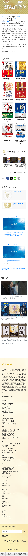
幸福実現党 (4, 457)
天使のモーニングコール (7, 452)
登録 (24, 531)
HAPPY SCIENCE (14, 549)
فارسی (3, 515)
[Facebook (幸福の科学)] (10, 403)
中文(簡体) (4, 510)
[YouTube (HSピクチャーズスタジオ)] (18, 429)
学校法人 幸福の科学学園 (8, 467)
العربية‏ (3, 514)
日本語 (20, 1)
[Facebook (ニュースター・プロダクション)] (17, 444)
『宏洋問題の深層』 (20, 119)
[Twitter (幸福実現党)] (8, 458)
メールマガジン (5, 406)
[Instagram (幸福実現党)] (13, 458)
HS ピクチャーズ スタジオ (8, 429)
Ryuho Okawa (6, 516)
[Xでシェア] (11, 178)
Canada (4, 501)
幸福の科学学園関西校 (7, 469)
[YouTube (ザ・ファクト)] (8, 448)
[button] (24, 164)
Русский (5, 512)
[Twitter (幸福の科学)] (8, 403)
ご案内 (4, 540)
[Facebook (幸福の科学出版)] (12, 418)
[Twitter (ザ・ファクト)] (10, 448)
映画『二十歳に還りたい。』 (8, 435)
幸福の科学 (4, 403)
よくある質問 (16, 541)
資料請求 (12, 543)
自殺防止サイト (5, 492)
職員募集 (18, 543)
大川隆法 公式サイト (6, 404)
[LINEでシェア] (15, 178)
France (4, 503)
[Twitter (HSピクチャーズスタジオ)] (14, 429)
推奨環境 (16, 540)
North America (6, 500)
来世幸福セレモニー (6, 485)
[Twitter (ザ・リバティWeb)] (12, 421)
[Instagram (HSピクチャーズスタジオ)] (20, 429)
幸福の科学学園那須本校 (7, 468)
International (6, 498)
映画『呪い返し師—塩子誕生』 (8, 433)
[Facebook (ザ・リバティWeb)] (13, 421)
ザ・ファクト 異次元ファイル (8, 450)
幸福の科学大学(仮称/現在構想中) (10, 471)
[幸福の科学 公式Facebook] (3, 535)
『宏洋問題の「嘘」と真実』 (7, 99)
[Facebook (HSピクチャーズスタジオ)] (16, 429)
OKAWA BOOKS (6, 518)
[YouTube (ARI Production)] (14, 445)
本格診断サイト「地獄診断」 (8, 412)
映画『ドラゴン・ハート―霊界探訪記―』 (10, 437)
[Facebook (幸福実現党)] (10, 458)
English (24, 1)
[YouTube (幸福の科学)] (12, 403)
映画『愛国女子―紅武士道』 (8, 431)
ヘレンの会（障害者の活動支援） (9, 493)
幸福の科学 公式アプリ (7, 411)
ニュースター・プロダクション (8, 443)
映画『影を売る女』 (6, 438)
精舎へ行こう (5, 407)
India (3, 506)
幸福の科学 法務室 (6, 410)
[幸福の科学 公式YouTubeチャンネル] (7, 535)
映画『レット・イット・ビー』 (7, 434)
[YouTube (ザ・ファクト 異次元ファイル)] (15, 451)
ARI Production (6, 445)
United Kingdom (6, 505)
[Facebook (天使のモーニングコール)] (15, 452)
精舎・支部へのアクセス (7, 408)
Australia (4, 509)
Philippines (5, 507)
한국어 (3, 511)
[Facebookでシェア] (7, 178)
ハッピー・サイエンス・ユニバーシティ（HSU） (11, 466)
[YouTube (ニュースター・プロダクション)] (19, 444)
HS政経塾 (4, 472)
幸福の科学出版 (5, 418)
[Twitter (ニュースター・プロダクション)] (15, 444)
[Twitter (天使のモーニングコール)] (14, 452)
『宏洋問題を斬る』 (7, 140)
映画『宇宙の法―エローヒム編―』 (9, 430)
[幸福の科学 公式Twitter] (5, 535)
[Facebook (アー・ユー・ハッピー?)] (15, 423)
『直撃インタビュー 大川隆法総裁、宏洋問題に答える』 (20, 142)
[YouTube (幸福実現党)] (12, 458)
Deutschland (5, 502)
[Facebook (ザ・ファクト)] (12, 448)
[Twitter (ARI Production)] (12, 445)
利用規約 (10, 540)
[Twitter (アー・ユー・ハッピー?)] (13, 423)
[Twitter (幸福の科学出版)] (10, 418)
